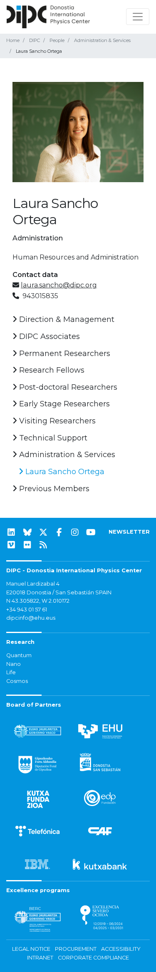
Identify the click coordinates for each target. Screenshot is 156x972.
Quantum (19, 655)
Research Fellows (50, 370)
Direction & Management (65, 319)
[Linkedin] (11, 532)
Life (11, 672)
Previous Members (53, 488)
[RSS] (43, 545)
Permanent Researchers (63, 353)
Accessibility (121, 949)
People (57, 40)
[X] (43, 532)
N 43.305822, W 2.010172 (37, 601)
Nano (13, 664)
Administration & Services (102, 40)
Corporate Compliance (93, 958)
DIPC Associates (48, 336)
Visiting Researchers (56, 420)
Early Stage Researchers (63, 403)
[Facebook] (59, 532)
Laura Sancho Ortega (63, 471)
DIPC (34, 40)
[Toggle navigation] (137, 16)
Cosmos (17, 681)
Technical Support (52, 438)
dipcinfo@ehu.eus (30, 618)
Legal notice (31, 949)
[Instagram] (75, 532)
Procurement (76, 949)
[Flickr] (27, 545)
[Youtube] (91, 532)
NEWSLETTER (129, 532)
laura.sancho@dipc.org (59, 285)
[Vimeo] (11, 545)
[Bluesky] (27, 532)
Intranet (40, 958)
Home (13, 40)
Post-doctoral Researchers (67, 387)
